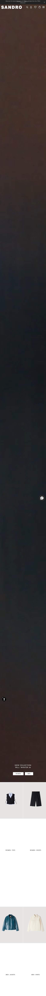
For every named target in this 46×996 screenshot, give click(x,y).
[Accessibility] (4, 699)
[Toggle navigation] (43, 7)
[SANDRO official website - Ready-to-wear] (11, 7)
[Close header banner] (44, 2)
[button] (31, 7)
